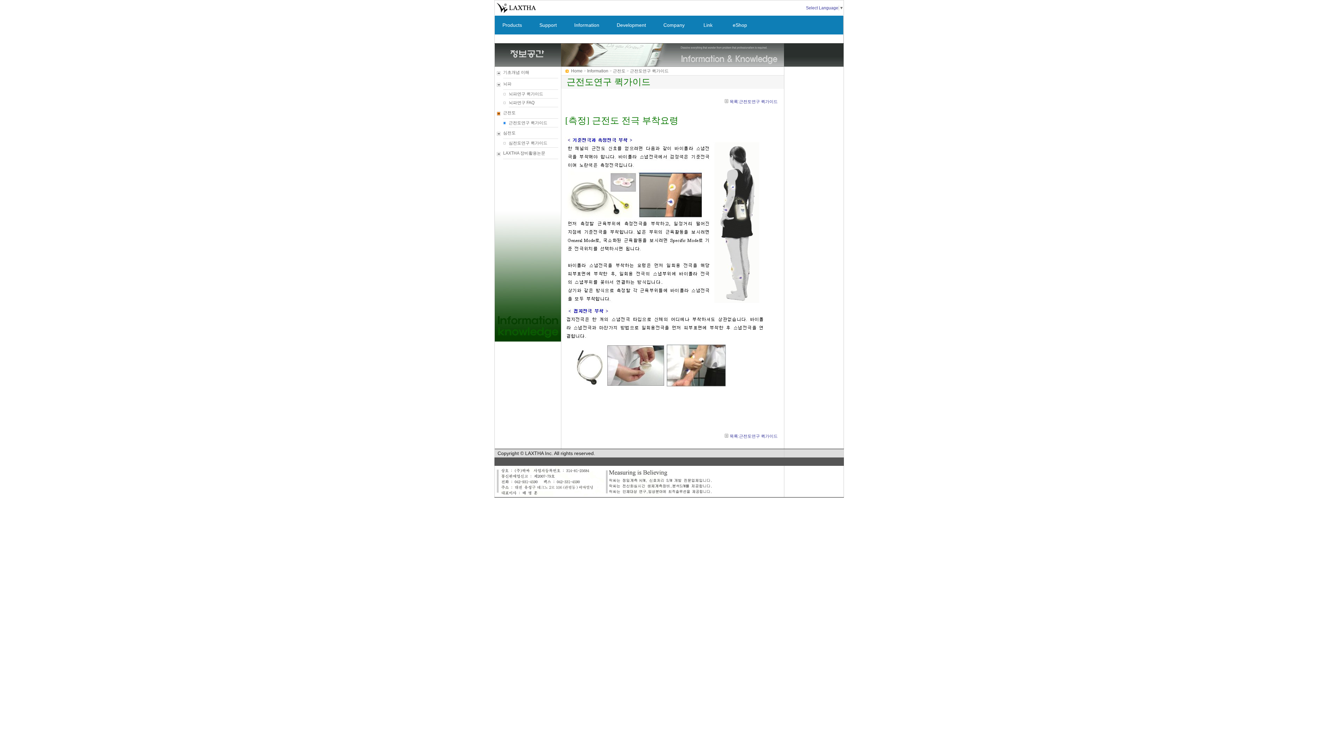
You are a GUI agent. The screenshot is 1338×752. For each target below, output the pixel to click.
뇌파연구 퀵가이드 (526, 94)
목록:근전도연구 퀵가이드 (754, 101)
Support (548, 25)
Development (631, 25)
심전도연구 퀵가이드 (528, 143)
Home (577, 71)
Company (674, 25)
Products (512, 25)
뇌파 (507, 83)
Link (708, 25)
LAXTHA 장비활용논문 (524, 153)
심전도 (509, 133)
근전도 (509, 112)
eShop (740, 25)
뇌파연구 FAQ (522, 102)
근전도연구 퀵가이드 (528, 122)
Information (586, 25)
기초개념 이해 (516, 72)
